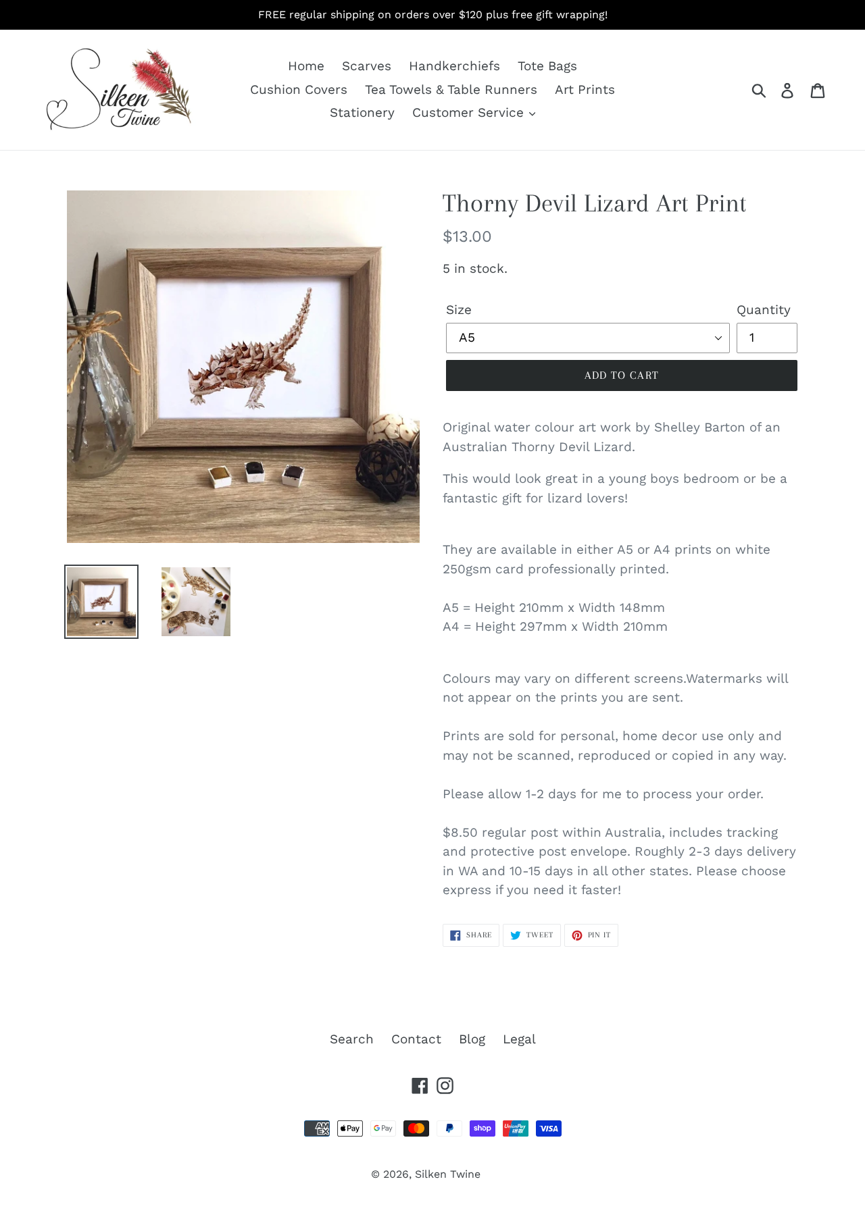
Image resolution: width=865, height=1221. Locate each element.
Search (352, 1039)
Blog (472, 1039)
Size (459, 309)
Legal (519, 1039)
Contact (416, 1039)
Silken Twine (447, 1174)
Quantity (764, 309)
